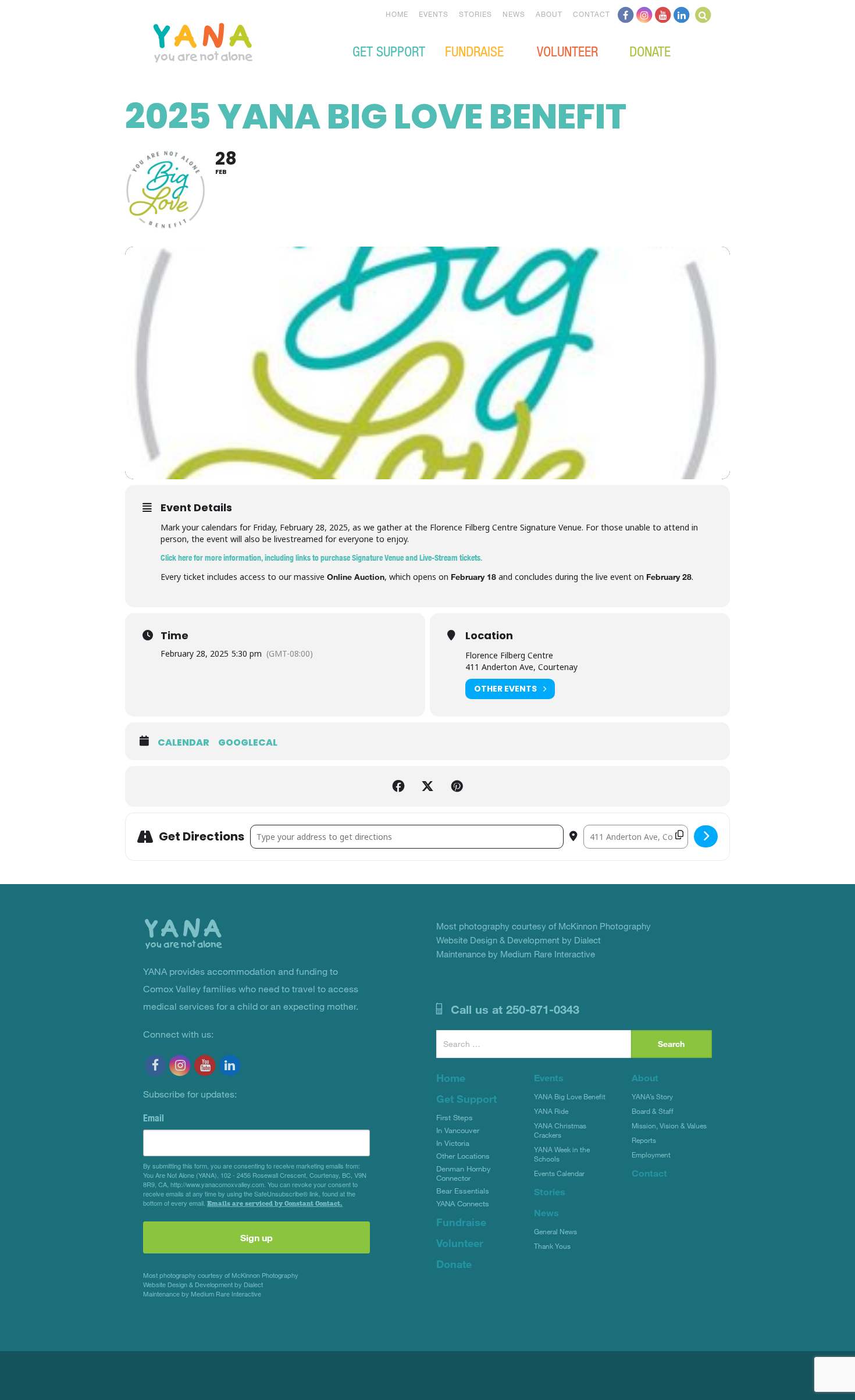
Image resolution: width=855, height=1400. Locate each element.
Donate (650, 50)
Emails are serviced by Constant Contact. (275, 1203)
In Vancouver (457, 1130)
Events (433, 14)
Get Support (388, 50)
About (549, 14)
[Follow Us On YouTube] (663, 14)
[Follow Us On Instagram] (644, 14)
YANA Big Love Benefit (569, 1096)
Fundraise (474, 50)
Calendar (183, 743)
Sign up (256, 1237)
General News (555, 1231)
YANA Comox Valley (242, 41)
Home (397, 14)
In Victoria (452, 1143)
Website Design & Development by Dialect (203, 1284)
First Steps (454, 1117)
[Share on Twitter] (427, 786)
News (514, 14)
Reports (644, 1140)
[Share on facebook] (398, 786)
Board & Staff (653, 1111)
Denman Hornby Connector (463, 1173)
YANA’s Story (652, 1096)
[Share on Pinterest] (456, 786)
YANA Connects (462, 1203)
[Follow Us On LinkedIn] (681, 14)
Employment (651, 1154)
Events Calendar (559, 1173)
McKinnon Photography (264, 1275)
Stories (475, 14)
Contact (591, 14)
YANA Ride (551, 1111)
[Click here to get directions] (706, 836)
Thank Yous (552, 1246)
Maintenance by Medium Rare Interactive (202, 1294)
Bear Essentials (462, 1190)
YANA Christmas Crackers (560, 1130)
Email (153, 1118)
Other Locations (463, 1155)
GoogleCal (247, 743)
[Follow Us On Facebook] (626, 14)
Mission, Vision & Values (669, 1125)
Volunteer (567, 50)
